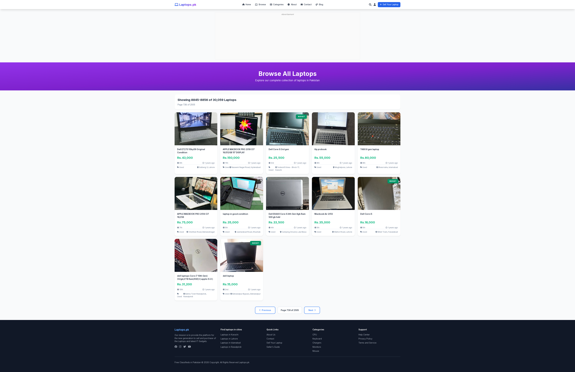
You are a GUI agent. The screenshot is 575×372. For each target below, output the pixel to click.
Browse (262, 4)
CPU (315, 334)
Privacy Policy (365, 339)
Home (248, 4)
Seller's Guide (273, 347)
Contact (307, 4)
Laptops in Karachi (229, 334)
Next (310, 310)
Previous (266, 310)
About (293, 4)
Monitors (317, 347)
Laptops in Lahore (229, 339)
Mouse (316, 351)
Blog (320, 4)
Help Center (364, 334)
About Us (271, 334)
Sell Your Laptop (390, 4)
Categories (278, 4)
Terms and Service (367, 343)
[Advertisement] (288, 27)
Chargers (317, 343)
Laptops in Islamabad (231, 343)
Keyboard (317, 339)
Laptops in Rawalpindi (231, 347)
